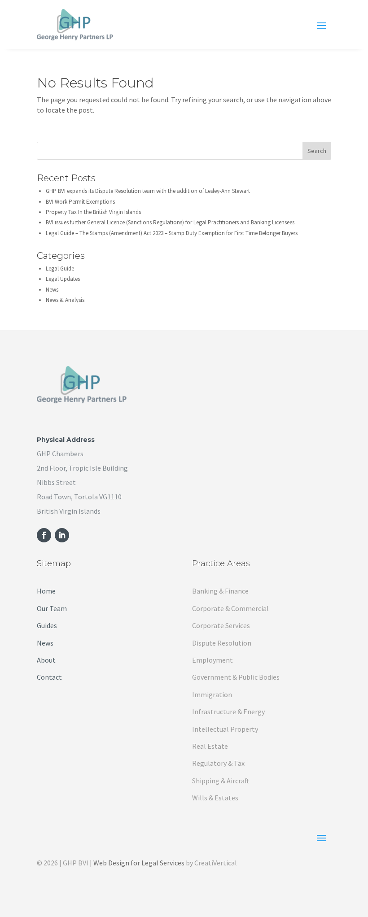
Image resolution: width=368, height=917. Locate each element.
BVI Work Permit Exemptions (80, 201)
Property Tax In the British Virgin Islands (93, 212)
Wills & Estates (215, 797)
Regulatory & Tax (218, 763)
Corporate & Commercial (230, 608)
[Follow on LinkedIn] (62, 535)
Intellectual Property (225, 729)
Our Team (52, 608)
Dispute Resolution (221, 642)
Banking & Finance (220, 590)
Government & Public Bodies (236, 676)
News (52, 289)
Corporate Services (221, 625)
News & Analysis (65, 300)
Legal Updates (63, 279)
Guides (47, 625)
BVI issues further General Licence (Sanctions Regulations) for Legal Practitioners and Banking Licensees (170, 222)
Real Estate (210, 746)
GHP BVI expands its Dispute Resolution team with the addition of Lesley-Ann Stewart (148, 191)
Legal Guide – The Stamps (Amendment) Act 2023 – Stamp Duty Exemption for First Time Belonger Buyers (172, 233)
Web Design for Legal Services (138, 862)
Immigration (212, 694)
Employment (212, 659)
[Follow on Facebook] (44, 535)
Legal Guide (60, 268)
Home (46, 590)
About (46, 659)
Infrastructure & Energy (228, 711)
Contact (49, 676)
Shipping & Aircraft (220, 780)
